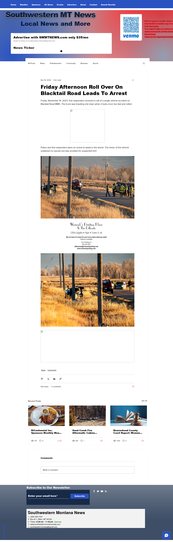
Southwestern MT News (50, 15)
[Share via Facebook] (42, 379)
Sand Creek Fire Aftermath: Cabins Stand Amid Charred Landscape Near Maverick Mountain (84, 431)
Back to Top (4, 531)
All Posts (31, 63)
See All (144, 401)
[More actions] (132, 80)
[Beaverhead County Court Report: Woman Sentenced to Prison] (128, 416)
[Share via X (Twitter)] (48, 379)
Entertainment (55, 63)
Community (70, 63)
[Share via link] (60, 379)
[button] (144, 63)
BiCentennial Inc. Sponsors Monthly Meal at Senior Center (45, 431)
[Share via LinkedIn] (54, 379)
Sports (95, 63)
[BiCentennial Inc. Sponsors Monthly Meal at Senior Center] (46, 416)
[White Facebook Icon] (94, 491)
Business (84, 63)
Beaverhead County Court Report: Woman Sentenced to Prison (126, 431)
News (42, 63)
